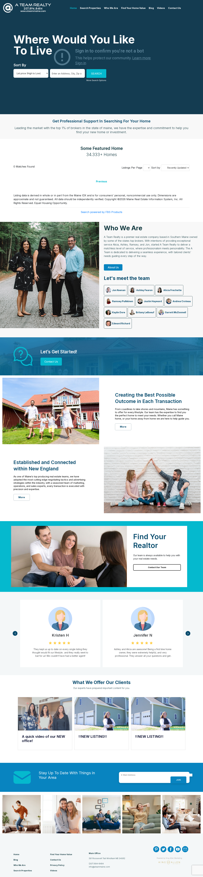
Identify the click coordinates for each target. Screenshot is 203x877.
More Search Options (96, 80)
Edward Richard (121, 323)
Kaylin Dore (118, 312)
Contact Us (174, 8)
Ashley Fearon (144, 290)
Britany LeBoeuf (145, 312)
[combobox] (67, 73)
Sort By (19, 65)
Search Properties (90, 8)
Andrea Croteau (182, 301)
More (123, 426)
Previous (101, 181)
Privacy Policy (57, 865)
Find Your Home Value (133, 8)
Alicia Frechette (172, 290)
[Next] (188, 633)
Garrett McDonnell (175, 312)
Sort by (155, 167)
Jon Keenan (118, 290)
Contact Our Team (157, 567)
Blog (151, 8)
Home (73, 8)
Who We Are (111, 8)
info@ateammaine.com (99, 867)
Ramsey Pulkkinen (122, 301)
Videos (161, 8)
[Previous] (15, 633)
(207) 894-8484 (96, 863)
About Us (113, 267)
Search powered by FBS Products (101, 212)
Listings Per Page (132, 167)
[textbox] (67, 73)
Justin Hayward (153, 301)
